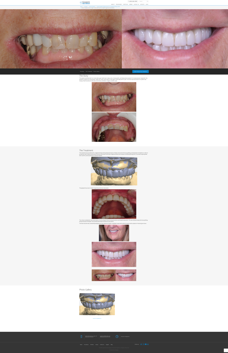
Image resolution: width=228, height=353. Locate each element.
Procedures (118, 4)
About (112, 4)
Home (81, 6)
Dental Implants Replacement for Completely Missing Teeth (108, 6)
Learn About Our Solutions (140, 71)
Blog (147, 4)
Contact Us (136, 4)
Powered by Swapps (114, 350)
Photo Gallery (96, 71)
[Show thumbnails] (97, 318)
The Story (82, 71)
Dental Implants (92, 6)
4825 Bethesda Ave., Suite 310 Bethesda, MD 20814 (91, 336)
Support (142, 4)
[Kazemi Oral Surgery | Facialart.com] (84, 2)
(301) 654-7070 (133, 1)
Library (131, 4)
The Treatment (88, 71)
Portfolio (125, 4)
